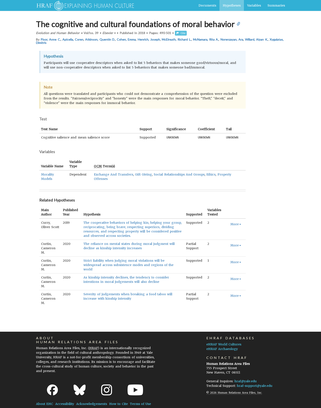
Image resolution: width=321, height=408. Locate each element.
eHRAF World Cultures (223, 344)
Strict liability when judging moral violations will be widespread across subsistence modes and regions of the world (128, 265)
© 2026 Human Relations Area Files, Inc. (234, 392)
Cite (182, 33)
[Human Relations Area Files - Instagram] (106, 389)
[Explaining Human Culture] (83, 5)
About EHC (44, 404)
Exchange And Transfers (113, 174)
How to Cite (118, 404)
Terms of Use (140, 404)
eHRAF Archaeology (222, 349)
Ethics (211, 174)
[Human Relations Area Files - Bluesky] (79, 389)
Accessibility (64, 404)
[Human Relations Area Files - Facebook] (52, 389)
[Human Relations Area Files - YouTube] (135, 389)
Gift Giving (143, 174)
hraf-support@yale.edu (254, 386)
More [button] (234, 224)
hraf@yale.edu (246, 381)
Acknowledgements (91, 404)
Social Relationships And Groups (179, 174)
